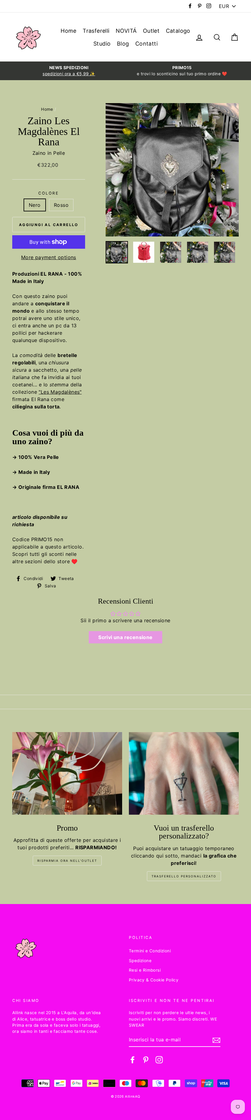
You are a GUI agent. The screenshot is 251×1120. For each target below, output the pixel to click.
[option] (69, 71)
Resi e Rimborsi (145, 970)
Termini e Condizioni (150, 950)
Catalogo (178, 31)
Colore (48, 193)
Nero (35, 205)
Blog (123, 43)
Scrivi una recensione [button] (125, 637)
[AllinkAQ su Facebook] (132, 1059)
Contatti (146, 43)
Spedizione (140, 960)
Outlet (151, 31)
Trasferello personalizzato (184, 876)
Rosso (61, 205)
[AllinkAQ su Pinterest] (145, 1059)
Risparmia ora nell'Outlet (67, 860)
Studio (102, 43)
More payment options (48, 257)
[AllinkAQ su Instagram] (159, 1059)
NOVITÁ (126, 31)
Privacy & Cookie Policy (153, 979)
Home (69, 31)
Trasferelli (96, 31)
